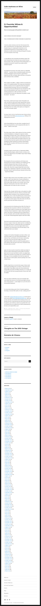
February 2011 (8, 554)
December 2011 (8, 539)
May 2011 (7, 549)
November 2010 (8, 558)
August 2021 (7, 391)
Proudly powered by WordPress (18, 602)
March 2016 (7, 465)
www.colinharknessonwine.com (19, 298)
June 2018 (7, 430)
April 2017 (7, 447)
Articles (17, 308)
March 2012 (7, 534)
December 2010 (8, 557)
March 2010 (7, 570)
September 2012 (8, 525)
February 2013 (8, 518)
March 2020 (7, 408)
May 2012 (7, 531)
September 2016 (8, 457)
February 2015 (8, 484)
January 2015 (8, 486)
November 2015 (8, 471)
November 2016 (8, 454)
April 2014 (7, 500)
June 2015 (7, 478)
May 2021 (7, 393)
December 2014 (8, 488)
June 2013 (7, 512)
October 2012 (8, 524)
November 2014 (8, 489)
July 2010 (7, 564)
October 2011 (8, 542)
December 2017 (8, 439)
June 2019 (7, 417)
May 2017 (7, 445)
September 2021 (8, 390)
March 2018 (7, 435)
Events (5, 588)
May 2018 (7, 432)
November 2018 (8, 424)
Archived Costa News (8, 585)
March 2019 (7, 421)
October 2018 (8, 426)
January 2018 (8, 438)
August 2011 (7, 545)
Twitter (6, 349)
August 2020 (8, 403)
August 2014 (7, 494)
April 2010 (7, 569)
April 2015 (7, 481)
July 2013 (7, 510)
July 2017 (7, 444)
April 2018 (7, 433)
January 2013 (8, 519)
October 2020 (8, 400)
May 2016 (7, 462)
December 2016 (8, 453)
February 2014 (8, 501)
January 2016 (8, 468)
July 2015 (7, 477)
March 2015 (7, 483)
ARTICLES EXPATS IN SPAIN (11, 372)
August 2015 (7, 475)
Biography (6, 593)
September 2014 (8, 492)
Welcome (6, 577)
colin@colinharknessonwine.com (17, 296)
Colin (6, 308)
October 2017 (8, 442)
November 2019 (8, 411)
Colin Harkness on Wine (13, 6)
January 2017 (8, 451)
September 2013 (8, 509)
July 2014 (7, 495)
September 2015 (8, 474)
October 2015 (8, 472)
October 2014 (8, 491)
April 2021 (7, 394)
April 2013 (7, 515)
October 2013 (8, 507)
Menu (34, 7)
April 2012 (7, 533)
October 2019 (8, 412)
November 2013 (8, 506)
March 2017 (7, 448)
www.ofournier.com (20, 115)
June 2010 (7, 566)
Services (6, 595)
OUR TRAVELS (8, 373)
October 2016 (8, 456)
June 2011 (7, 548)
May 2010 (7, 567)
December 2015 (8, 469)
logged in (12, 319)
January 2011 (7, 555)
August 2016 (7, 459)
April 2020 (7, 406)
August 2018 (7, 429)
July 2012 (7, 528)
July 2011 (7, 546)
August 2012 (7, 527)
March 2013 (7, 516)
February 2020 (8, 409)
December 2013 (8, 504)
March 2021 (7, 396)
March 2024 (7, 388)
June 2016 (7, 460)
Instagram (7, 350)
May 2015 (7, 480)
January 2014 (8, 503)
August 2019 (7, 415)
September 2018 (8, 427)
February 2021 (8, 397)
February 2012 (8, 536)
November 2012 (8, 522)
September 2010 (8, 561)
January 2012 (8, 537)
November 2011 (8, 540)
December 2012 (8, 521)
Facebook (7, 347)
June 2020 (7, 405)
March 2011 (7, 552)
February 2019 (8, 423)
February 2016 (8, 466)
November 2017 (8, 441)
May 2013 (7, 513)
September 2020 (8, 402)
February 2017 (8, 450)
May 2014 (7, 498)
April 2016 (7, 463)
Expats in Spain (7, 580)
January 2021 (8, 399)
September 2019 (8, 414)
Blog (5, 590)
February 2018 (8, 436)
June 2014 (7, 497)
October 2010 (8, 560)
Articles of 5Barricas (8, 582)
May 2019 (7, 418)
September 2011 (8, 543)
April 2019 (7, 420)
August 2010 (7, 563)
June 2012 (7, 530)
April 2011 (7, 551)
